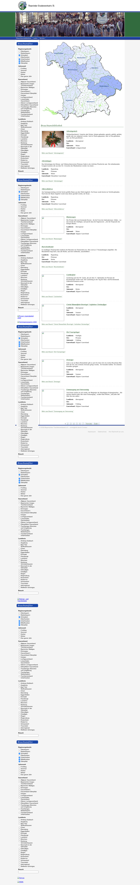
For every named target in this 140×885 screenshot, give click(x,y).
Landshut (24, 139)
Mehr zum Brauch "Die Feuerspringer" (54, 352)
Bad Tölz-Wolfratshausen (26, 126)
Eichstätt (24, 135)
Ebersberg (24, 131)
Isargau (23, 95)
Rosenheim (25, 158)
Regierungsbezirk (24, 49)
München (24, 141)
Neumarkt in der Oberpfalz (26, 147)
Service (42, 38)
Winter (23, 74)
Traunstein (24, 164)
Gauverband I (25, 91)
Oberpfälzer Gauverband (29, 105)
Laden (35, 38)
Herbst (23, 72)
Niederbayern (25, 53)
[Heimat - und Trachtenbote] (27, 601)
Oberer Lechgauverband (29, 103)
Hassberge (24, 137)
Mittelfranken (25, 61)
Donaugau (24, 89)
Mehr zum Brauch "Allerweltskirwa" (53, 209)
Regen (23, 154)
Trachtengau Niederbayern (25, 111)
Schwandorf (25, 162)
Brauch (21, 171)
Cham (23, 129)
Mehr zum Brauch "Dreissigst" (51, 381)
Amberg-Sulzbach (27, 121)
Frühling (23, 68)
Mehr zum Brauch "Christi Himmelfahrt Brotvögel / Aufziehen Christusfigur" (66, 324)
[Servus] (21, 878)
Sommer (24, 70)
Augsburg (24, 123)
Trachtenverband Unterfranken (27, 115)
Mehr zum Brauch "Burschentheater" (53, 267)
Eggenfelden (25, 133)
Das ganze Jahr (26, 76)
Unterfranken (25, 59)
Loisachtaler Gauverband (25, 100)
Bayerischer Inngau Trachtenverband (27, 84)
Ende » (96, 424)
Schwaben (24, 55)
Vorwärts (89, 424)
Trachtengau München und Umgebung (28, 107)
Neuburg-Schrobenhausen (27, 143)
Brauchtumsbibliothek (23, 38)
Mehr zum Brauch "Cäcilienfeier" (52, 296)
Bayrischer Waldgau (28, 87)
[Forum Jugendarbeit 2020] (27, 318)
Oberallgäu (24, 150)
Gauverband (22, 79)
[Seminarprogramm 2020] (27, 322)
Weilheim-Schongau (28, 168)
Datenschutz (102, 432)
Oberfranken (25, 57)
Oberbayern (25, 51)
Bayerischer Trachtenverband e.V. (56, 427)
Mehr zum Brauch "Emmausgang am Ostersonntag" (58, 411)
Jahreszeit (22, 66)
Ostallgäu (24, 152)
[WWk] (20, 882)
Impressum (92, 432)
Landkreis (22, 119)
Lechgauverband (26, 97)
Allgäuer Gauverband (28, 82)
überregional (25, 166)
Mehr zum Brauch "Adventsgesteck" (53, 153)
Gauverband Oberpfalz (29, 93)
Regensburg (25, 156)
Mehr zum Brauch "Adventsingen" (52, 181)
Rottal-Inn (24, 160)
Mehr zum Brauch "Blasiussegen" (52, 239)
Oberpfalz (24, 63)
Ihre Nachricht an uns (116, 432)
